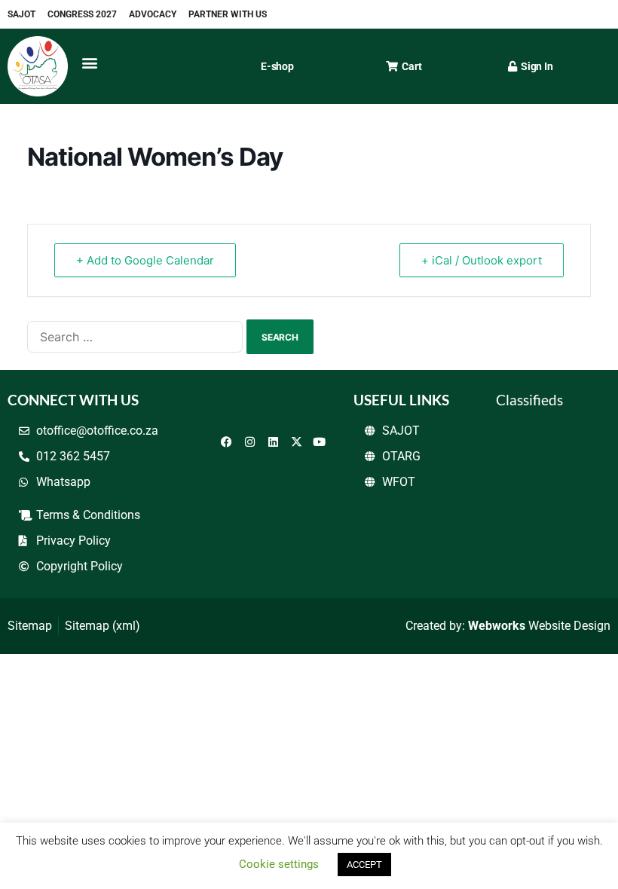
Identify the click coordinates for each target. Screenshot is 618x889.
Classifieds (529, 399)
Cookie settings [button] (279, 864)
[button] (89, 62)
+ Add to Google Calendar (145, 260)
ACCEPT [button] (364, 864)
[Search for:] (135, 337)
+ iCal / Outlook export (481, 260)
